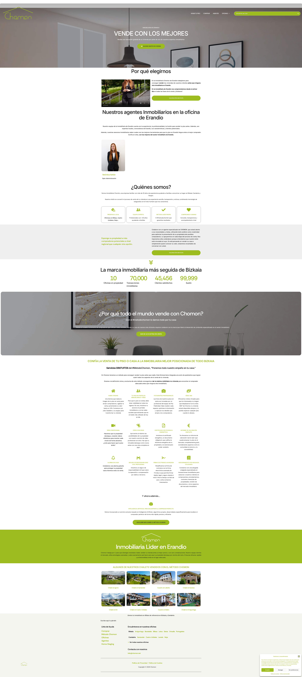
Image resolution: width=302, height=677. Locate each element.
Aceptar (267, 670)
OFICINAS (225, 13)
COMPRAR (206, 13)
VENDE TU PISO (195, 13)
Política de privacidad (284, 673)
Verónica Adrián (108, 174)
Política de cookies (275, 673)
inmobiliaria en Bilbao (141, 615)
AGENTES (216, 13)
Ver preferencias (293, 670)
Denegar (280, 670)
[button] (299, 656)
